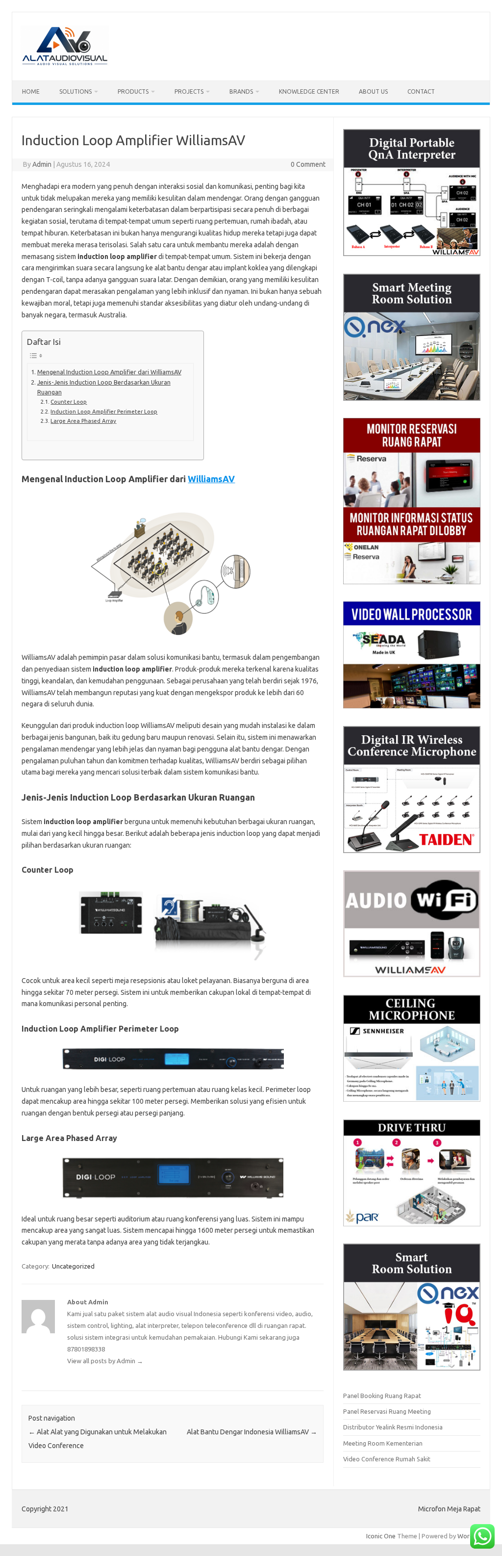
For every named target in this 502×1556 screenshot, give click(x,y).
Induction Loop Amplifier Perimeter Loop (103, 411)
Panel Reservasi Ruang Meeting (387, 1411)
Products (133, 91)
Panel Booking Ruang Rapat (382, 1395)
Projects (189, 91)
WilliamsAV (211, 479)
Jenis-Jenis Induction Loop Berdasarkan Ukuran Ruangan (104, 387)
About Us (373, 91)
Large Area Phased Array (83, 420)
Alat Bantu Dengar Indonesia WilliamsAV (252, 1432)
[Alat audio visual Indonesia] (65, 64)
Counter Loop (68, 401)
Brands (241, 91)
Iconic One (381, 1535)
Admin (41, 164)
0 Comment (308, 164)
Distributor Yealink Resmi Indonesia (393, 1427)
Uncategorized (73, 1266)
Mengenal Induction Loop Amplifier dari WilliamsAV (109, 371)
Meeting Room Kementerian (383, 1443)
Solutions (75, 91)
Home (31, 91)
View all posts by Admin (105, 1360)
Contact (421, 91)
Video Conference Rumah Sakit (386, 1458)
